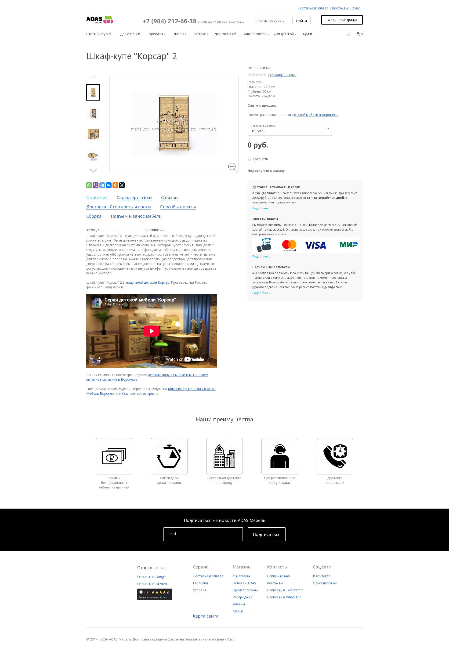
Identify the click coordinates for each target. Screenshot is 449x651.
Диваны (239, 604)
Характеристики (134, 197)
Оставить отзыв (283, 74)
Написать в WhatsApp (284, 597)
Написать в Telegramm (285, 590)
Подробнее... (261, 208)
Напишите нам (278, 576)
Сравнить (260, 159)
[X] (122, 185)
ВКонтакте (321, 576)
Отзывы (169, 197)
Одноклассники (325, 583)
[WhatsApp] (89, 185)
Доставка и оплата (313, 8)
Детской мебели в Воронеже (315, 114)
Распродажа (242, 597)
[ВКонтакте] (109, 185)
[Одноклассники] (115, 185)
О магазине (242, 576)
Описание (97, 197)
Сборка (93, 216)
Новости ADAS (244, 583)
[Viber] (95, 185)
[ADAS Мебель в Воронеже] (99, 20)
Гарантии (200, 583)
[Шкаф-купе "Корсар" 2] (93, 92)
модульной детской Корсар (147, 282)
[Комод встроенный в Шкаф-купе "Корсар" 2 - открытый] (93, 155)
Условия (199, 590)
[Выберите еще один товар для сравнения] (349, 34)
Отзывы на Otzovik (152, 584)
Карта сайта (205, 616)
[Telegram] (102, 185)
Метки (238, 611)
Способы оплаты (178, 207)
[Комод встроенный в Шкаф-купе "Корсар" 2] (93, 134)
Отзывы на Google (152, 577)
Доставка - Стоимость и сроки (118, 207)
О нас (355, 8)
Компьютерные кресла (140, 393)
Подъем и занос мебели (136, 216)
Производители (245, 590)
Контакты (340, 8)
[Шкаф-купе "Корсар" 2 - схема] (93, 113)
